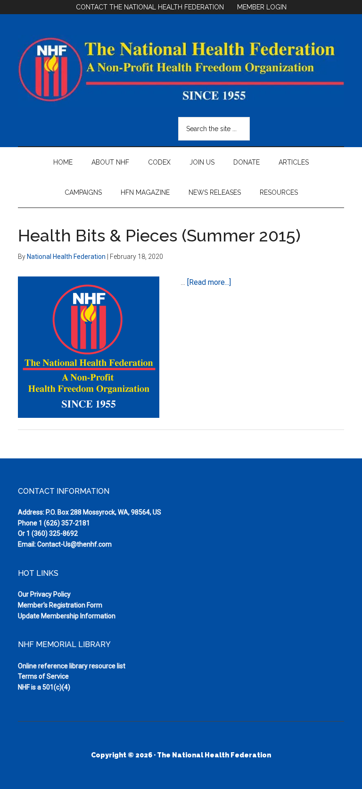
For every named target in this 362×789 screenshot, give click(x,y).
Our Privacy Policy (44, 594)
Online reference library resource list (71, 666)
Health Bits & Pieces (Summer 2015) (159, 235)
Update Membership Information (66, 616)
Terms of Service (43, 676)
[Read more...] (209, 282)
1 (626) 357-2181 (64, 523)
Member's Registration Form (60, 605)
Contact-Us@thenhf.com (74, 544)
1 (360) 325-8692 (52, 533)
